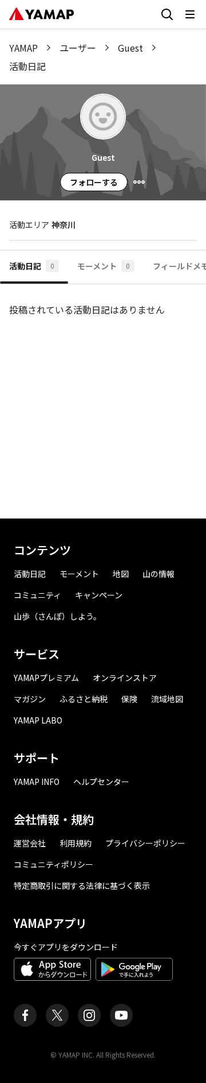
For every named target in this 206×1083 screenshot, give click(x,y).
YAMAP (23, 48)
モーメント (79, 573)
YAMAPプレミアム (46, 677)
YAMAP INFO (37, 781)
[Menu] (139, 182)
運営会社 (30, 843)
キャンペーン (98, 595)
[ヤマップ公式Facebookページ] (25, 1015)
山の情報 (158, 573)
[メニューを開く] (190, 14)
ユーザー (78, 48)
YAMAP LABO (38, 720)
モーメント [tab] (103, 266)
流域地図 (167, 699)
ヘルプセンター (101, 781)
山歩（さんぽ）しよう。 (57, 616)
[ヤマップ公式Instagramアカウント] (89, 1015)
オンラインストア (125, 677)
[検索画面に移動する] (167, 14)
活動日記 (30, 573)
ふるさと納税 (84, 699)
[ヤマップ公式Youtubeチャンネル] (121, 1015)
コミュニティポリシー (53, 864)
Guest (130, 48)
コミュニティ (37, 595)
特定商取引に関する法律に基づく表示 (82, 885)
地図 (121, 573)
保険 (129, 699)
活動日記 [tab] (31, 266)
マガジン (30, 699)
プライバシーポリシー (145, 843)
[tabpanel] (103, 396)
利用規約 (76, 843)
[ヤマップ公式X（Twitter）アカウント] (57, 1015)
